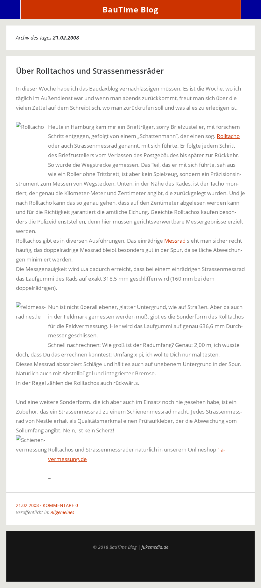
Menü (10, 9)
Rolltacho (228, 136)
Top (130, 566)
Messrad (175, 240)
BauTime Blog (130, 9)
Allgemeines (62, 512)
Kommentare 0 (60, 505)
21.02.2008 (27, 505)
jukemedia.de (155, 547)
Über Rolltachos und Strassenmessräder (90, 70)
